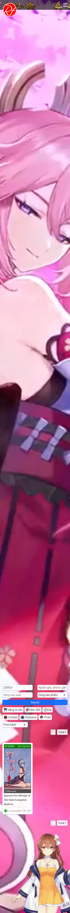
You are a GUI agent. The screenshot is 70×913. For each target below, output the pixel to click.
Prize (47, 717)
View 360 (34, 709)
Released (13, 811)
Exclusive (31, 717)
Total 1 (62, 732)
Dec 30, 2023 (24, 811)
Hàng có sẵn (15, 709)
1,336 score (10, 791)
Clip (49, 709)
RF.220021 (10, 746)
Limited (13, 717)
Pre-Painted (24, 746)
